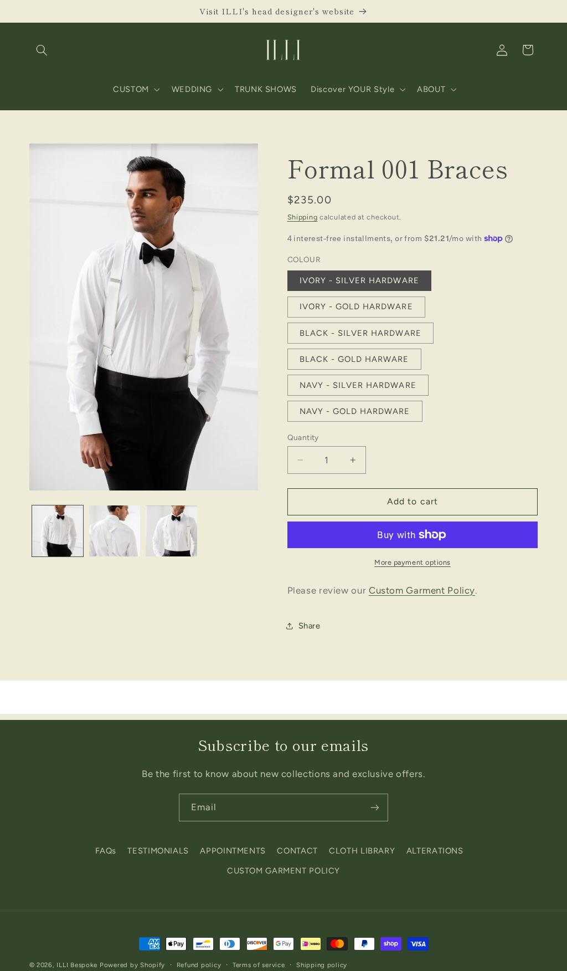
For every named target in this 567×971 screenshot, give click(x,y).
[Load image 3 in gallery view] (171, 530)
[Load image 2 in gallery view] (114, 530)
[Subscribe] (375, 807)
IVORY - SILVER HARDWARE (359, 280)
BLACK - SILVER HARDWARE (360, 333)
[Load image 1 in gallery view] (57, 530)
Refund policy (199, 965)
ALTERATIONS (434, 851)
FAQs (106, 851)
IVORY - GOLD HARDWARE (356, 306)
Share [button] (309, 626)
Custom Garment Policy (422, 590)
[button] (42, 50)
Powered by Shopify (132, 965)
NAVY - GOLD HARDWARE (355, 411)
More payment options (412, 562)
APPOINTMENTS (233, 851)
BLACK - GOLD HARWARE (354, 359)
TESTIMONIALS (158, 851)
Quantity (303, 437)
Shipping (302, 217)
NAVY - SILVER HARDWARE (358, 385)
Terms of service (259, 965)
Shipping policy (321, 965)
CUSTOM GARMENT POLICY (283, 871)
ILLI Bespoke (76, 965)
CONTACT (297, 851)
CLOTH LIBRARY (362, 851)
